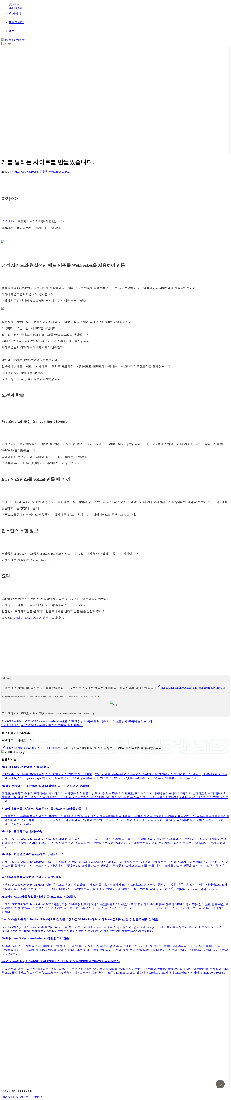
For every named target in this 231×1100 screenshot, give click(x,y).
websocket (32, 171)
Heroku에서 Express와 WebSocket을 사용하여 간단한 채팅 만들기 (42, 725)
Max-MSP (20, 171)
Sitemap (37, 1096)
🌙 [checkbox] (220, 1084)
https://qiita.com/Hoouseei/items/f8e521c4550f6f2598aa (193, 687)
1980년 (5, 221)
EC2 (67, 171)
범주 (11, 30)
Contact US (25, 1096)
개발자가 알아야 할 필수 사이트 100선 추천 (33, 748)
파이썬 (42, 171)
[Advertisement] (15, 99)
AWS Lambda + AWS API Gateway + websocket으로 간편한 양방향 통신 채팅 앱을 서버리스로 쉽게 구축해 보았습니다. (78, 721)
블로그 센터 (16, 22)
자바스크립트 (55, 171)
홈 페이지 (15, 13)
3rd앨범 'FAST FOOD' (27, 617)
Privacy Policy (9, 1096)
